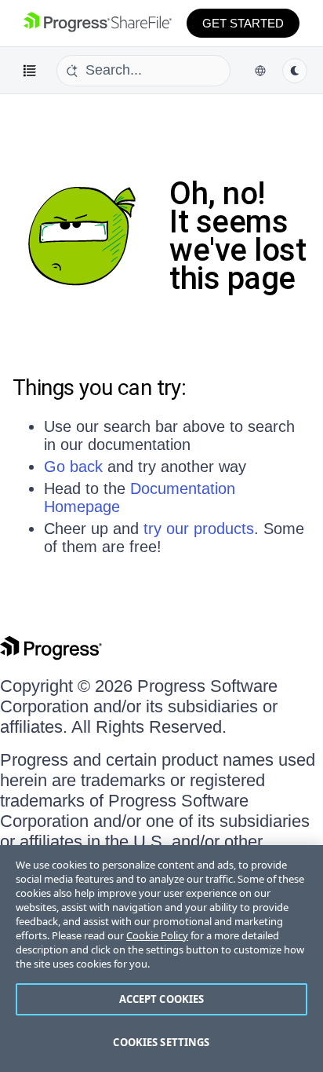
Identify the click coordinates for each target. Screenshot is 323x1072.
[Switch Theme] (294, 70)
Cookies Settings (161, 1042)
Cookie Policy (157, 935)
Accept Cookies (162, 999)
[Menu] (30, 71)
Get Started (243, 23)
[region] (161, 958)
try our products (198, 528)
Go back (73, 466)
